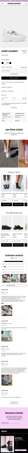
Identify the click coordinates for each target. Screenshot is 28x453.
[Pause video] (9, 154)
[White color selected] (5, 63)
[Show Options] (25, 448)
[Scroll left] (2, 153)
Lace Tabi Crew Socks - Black (18, 194)
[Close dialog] (2, 436)
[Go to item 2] (15, 278)
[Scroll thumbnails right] (25, 278)
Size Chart (25, 67)
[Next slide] (25, 191)
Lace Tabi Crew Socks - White (6, 194)
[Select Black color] (2, 63)
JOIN (24, 422)
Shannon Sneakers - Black (18, 234)
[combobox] (23, 448)
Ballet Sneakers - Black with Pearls (5, 234)
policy (3, 120)
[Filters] (2, 285)
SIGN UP (20, 450)
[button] (24, 51)
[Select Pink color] (8, 63)
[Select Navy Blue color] (10, 63)
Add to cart (14, 78)
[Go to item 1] (6, 278)
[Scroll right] (25, 153)
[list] (14, 154)
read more (17, 120)
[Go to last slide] (2, 191)
